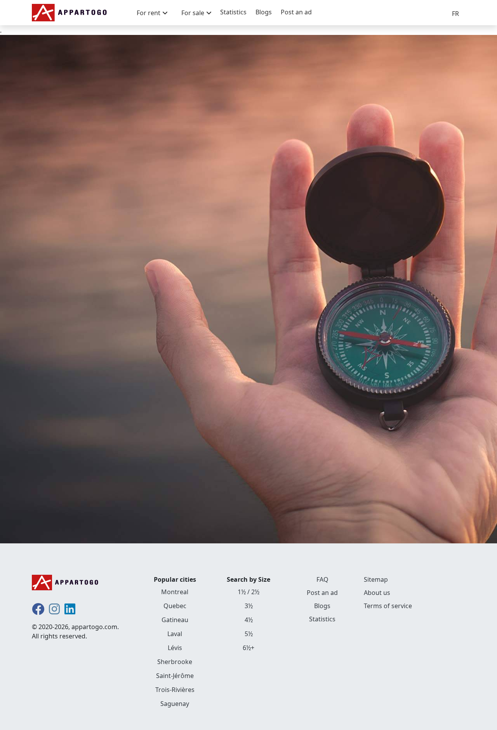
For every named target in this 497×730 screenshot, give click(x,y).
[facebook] (38, 611)
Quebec (174, 606)
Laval (174, 633)
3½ (249, 606)
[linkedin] (69, 611)
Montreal (174, 592)
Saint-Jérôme (175, 675)
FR (455, 13)
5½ (249, 633)
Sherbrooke (174, 661)
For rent (148, 13)
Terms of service (388, 606)
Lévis (175, 647)
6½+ (248, 647)
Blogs (263, 12)
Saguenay (174, 703)
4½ (249, 620)
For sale (192, 13)
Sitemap (376, 579)
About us (377, 592)
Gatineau (175, 620)
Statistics (233, 12)
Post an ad (296, 12)
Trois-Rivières (175, 689)
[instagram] (54, 611)
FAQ (322, 579)
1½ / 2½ (248, 592)
